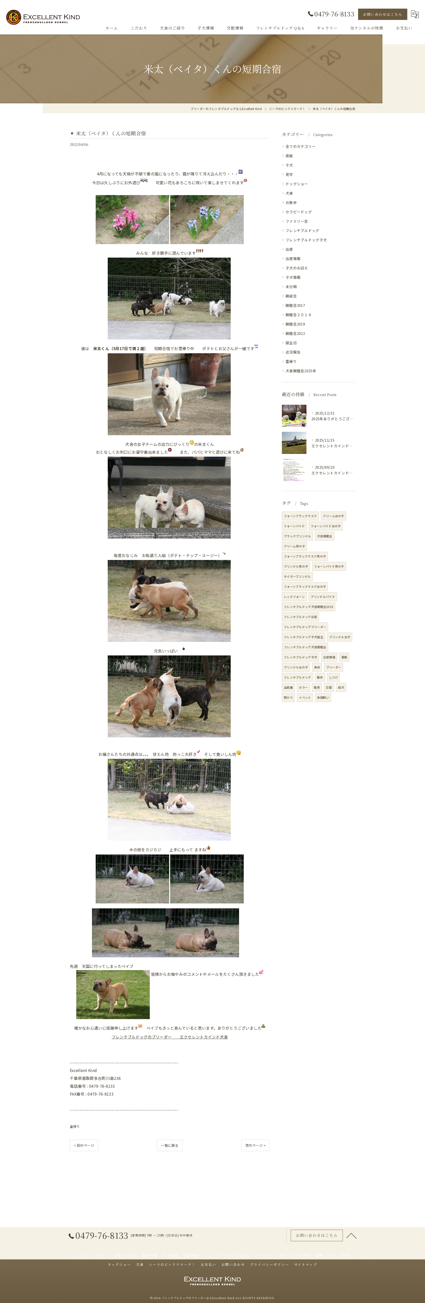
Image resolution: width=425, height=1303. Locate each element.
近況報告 (293, 352)
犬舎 (289, 193)
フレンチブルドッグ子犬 (306, 239)
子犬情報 (293, 277)
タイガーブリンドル (297, 576)
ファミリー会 (297, 221)
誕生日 (291, 342)
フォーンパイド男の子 (329, 566)
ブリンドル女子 (339, 637)
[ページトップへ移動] (351, 1235)
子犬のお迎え (297, 267)
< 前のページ (84, 1145)
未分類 (291, 286)
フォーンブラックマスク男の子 (305, 556)
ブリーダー (333, 667)
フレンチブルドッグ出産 (300, 617)
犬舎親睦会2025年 (301, 370)
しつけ (333, 677)
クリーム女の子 (333, 516)
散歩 (320, 677)
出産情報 (293, 258)
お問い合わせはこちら (382, 14)
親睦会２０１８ (299, 314)
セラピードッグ (299, 211)
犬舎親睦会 (324, 536)
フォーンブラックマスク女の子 (305, 586)
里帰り (75, 1126)
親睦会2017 (295, 305)
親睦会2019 (295, 323)
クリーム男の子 (294, 546)
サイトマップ (305, 1264)
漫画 (344, 657)
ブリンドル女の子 (296, 667)
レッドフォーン (294, 596)
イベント (305, 697)
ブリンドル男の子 (296, 566)
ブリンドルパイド (323, 596)
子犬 (289, 165)
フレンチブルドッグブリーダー (305, 627)
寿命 (317, 667)
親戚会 (291, 295)
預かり (288, 697)
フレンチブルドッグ (302, 230)
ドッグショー (297, 183)
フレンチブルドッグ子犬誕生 (303, 637)
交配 (329, 687)
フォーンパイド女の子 (326, 526)
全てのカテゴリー (301, 146)
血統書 (288, 687)
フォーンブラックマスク (300, 516)
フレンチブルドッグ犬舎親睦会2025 (308, 607)
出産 (289, 249)
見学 (289, 174)
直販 (289, 155)
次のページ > (255, 1145)
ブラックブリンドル (297, 536)
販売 (317, 687)
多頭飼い (323, 697)
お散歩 (291, 202)
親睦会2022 (295, 333)
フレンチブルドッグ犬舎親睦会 (305, 647)
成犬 (341, 687)
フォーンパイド (294, 526)
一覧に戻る (170, 1145)
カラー (303, 687)
